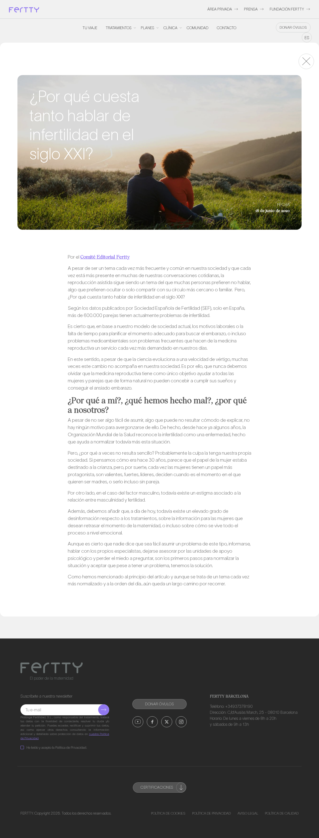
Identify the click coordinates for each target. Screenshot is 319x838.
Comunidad (197, 28)
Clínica (170, 28)
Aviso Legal (248, 813)
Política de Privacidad (211, 813)
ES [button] (307, 37)
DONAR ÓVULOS (293, 27)
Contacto (226, 28)
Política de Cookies (168, 813)
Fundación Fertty (287, 9)
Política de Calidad (282, 813)
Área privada (219, 9)
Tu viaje (89, 28)
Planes (147, 28)
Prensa (251, 9)
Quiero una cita (273, 422)
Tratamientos (119, 28)
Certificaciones (157, 787)
